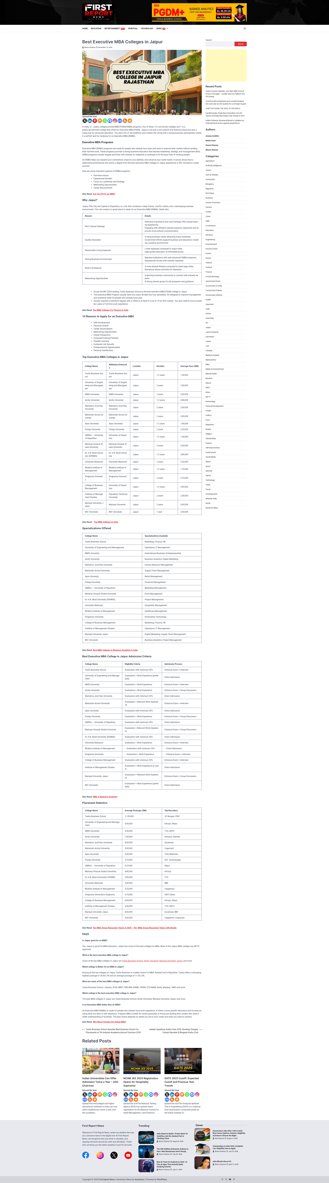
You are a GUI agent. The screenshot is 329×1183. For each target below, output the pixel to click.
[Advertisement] (226, 65)
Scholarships (211, 439)
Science (209, 443)
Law (207, 346)
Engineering (210, 240)
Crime (208, 216)
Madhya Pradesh (212, 355)
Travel (208, 489)
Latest (208, 341)
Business (209, 198)
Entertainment (114, 28)
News (208, 392)
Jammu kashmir (212, 332)
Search (209, 40)
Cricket (208, 212)
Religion (209, 434)
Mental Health (211, 374)
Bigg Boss (210, 189)
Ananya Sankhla (212, 136)
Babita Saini (211, 141)
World (208, 503)
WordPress (162, 1179)
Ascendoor (139, 1179)
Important (210, 304)
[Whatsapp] (105, 120)
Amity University (151, 961)
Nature (208, 383)
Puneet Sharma (212, 145)
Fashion (209, 263)
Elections (209, 235)
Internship (210, 318)
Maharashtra (211, 360)
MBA (207, 365)
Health (208, 300)
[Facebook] (110, 120)
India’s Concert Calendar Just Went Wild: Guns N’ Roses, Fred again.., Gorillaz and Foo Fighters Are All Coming (225, 94)
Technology (147, 28)
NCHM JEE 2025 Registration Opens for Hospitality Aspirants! (140, 1082)
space (208, 466)
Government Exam (213, 281)
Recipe (208, 429)
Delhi (207, 221)
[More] (130, 120)
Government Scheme (214, 295)
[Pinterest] (95, 120)
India (208, 309)
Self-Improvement (213, 448)
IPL (207, 323)
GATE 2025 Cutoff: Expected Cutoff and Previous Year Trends (181, 1082)
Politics (208, 415)
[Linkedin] (90, 120)
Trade (208, 485)
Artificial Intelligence (214, 166)
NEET (208, 388)
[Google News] (120, 120)
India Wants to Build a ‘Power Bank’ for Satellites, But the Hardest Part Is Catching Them (172, 1136)
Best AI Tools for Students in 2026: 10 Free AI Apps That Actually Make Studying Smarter (172, 1164)
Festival (209, 267)
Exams (208, 258)
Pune (208, 420)
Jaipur (208, 328)
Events (208, 254)
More (160, 28)
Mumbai (209, 378)
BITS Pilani (210, 193)
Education (96, 28)
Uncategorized (211, 494)
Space (208, 462)
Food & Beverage (212, 277)
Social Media (211, 457)
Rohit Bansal (219, 1138)
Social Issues (211, 452)
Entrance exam (212, 249)
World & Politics (212, 508)
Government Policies (214, 291)
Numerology (210, 402)
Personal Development (214, 406)
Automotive (210, 179)
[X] (85, 120)
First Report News (107, 1179)
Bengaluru (210, 184)
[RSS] (125, 120)
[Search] (245, 28)
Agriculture (210, 161)
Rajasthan (210, 425)
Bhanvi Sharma (89, 47)
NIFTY (208, 397)
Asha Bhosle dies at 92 (222, 1161)
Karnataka (210, 337)
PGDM (208, 411)
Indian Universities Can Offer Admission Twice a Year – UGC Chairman (100, 1082)
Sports (208, 476)
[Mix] (100, 120)
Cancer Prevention (213, 203)
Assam (208, 170)
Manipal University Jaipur (170, 961)
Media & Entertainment (215, 369)
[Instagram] (115, 120)
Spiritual (133, 28)
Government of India (214, 286)
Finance (209, 272)
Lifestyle (209, 351)
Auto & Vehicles (212, 175)
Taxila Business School (132, 961)
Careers (209, 207)
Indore (208, 314)
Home (85, 28)
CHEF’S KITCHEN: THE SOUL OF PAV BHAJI (223, 109)
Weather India (211, 499)
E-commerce (211, 226)
